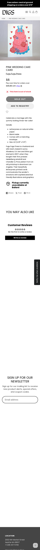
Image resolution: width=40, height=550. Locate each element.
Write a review (20, 238)
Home (3, 18)
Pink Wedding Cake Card (17, 18)
